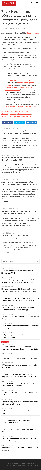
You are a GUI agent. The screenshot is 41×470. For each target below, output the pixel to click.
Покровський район (24, 114)
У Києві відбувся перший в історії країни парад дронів (17, 236)
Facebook (8, 122)
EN (32, 3)
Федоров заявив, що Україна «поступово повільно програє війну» (18, 132)
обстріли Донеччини (8, 114)
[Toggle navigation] (37, 3)
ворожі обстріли (7, 111)
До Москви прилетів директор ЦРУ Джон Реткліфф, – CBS (17, 158)
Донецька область (21, 111)
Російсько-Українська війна (23, 116)
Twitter (20, 122)
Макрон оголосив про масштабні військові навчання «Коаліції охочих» (19, 183)
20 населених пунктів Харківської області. (21, 106)
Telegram (32, 122)
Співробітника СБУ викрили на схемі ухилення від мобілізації (19, 212)
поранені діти (6, 116)
